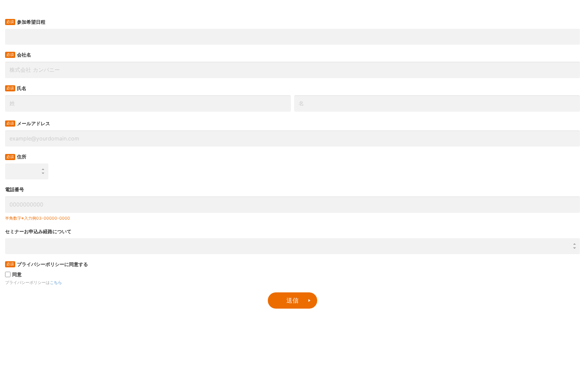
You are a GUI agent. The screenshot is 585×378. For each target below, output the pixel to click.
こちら (56, 282)
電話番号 (14, 189)
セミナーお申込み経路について (38, 231)
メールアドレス (33, 123)
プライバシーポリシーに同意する (52, 264)
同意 (17, 274)
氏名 (21, 88)
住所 (21, 156)
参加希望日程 (31, 22)
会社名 (24, 55)
